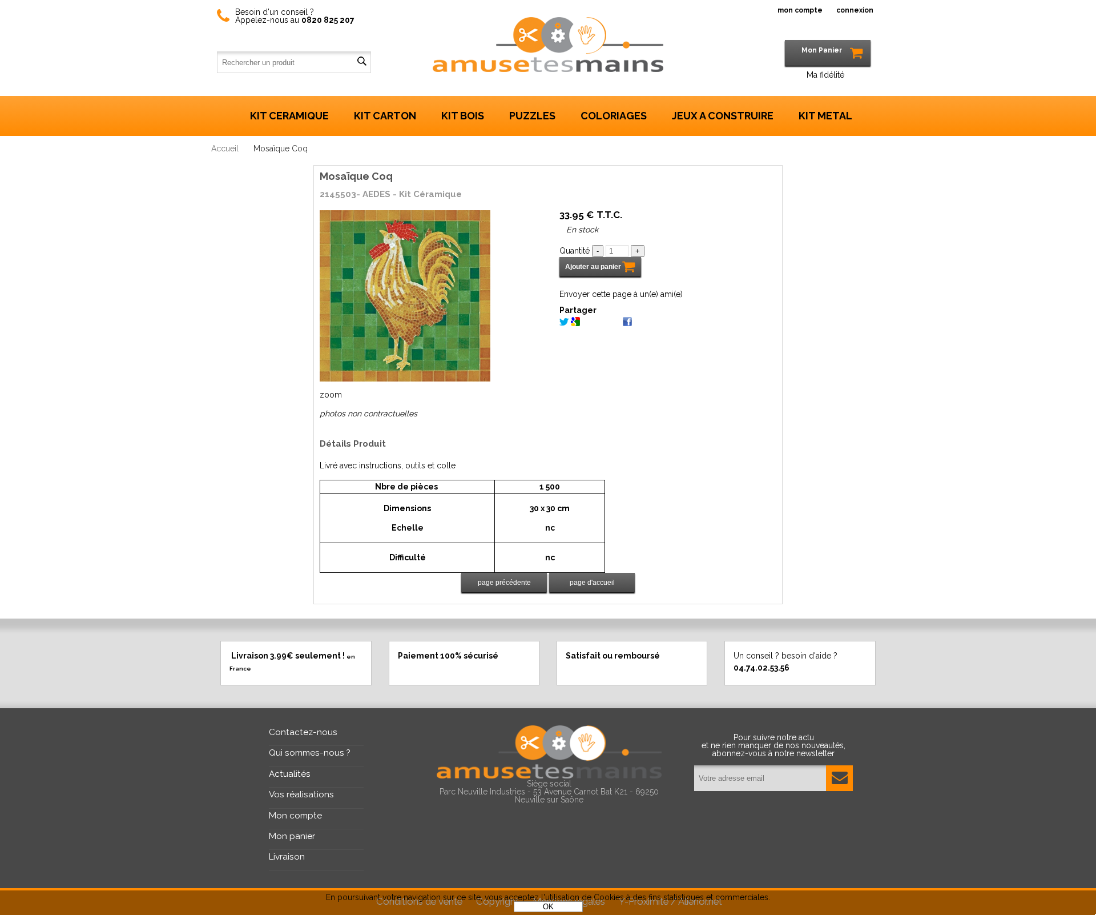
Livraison (287, 857)
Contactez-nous (303, 732)
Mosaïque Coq (356, 176)
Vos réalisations (301, 794)
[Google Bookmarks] (575, 323)
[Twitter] (564, 323)
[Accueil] (548, 36)
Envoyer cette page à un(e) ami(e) (621, 294)
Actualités (290, 774)
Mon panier (292, 836)
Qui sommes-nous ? (309, 753)
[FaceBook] (627, 323)
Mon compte (295, 815)
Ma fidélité (825, 75)
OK (548, 906)
